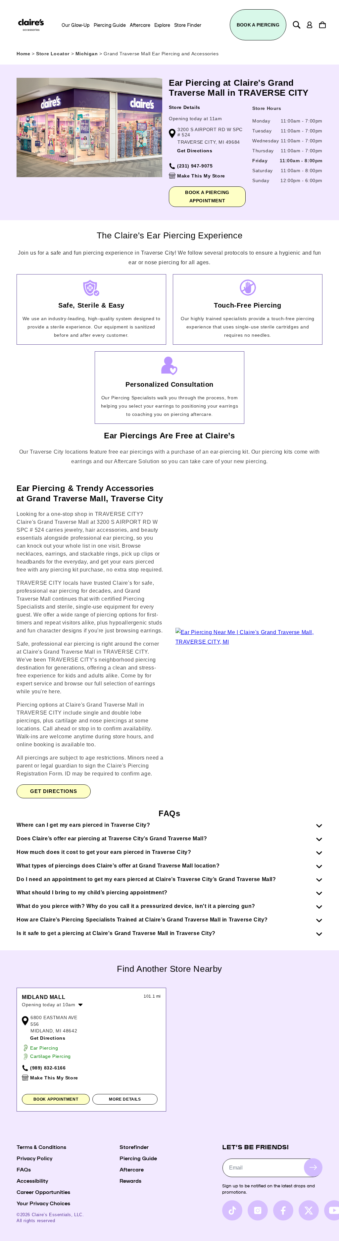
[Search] (297, 25)
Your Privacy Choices (43, 1203)
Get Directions (194, 150)
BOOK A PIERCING (258, 24)
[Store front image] (89, 127)
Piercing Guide (138, 1158)
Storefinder (134, 1146)
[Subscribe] (313, 1167)
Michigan (87, 53)
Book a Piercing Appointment (207, 196)
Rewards (130, 1180)
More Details (125, 1099)
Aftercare (132, 1169)
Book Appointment (55, 1099)
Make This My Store (201, 175)
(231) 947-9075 (195, 166)
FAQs (24, 1169)
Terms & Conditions (41, 1146)
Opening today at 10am (48, 1004)
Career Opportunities (43, 1191)
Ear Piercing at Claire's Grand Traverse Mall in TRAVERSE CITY (239, 88)
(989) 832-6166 (48, 1067)
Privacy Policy (34, 1158)
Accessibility (32, 1180)
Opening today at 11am (195, 118)
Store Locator (53, 53)
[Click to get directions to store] (249, 642)
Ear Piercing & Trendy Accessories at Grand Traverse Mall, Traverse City (90, 493)
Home (23, 53)
